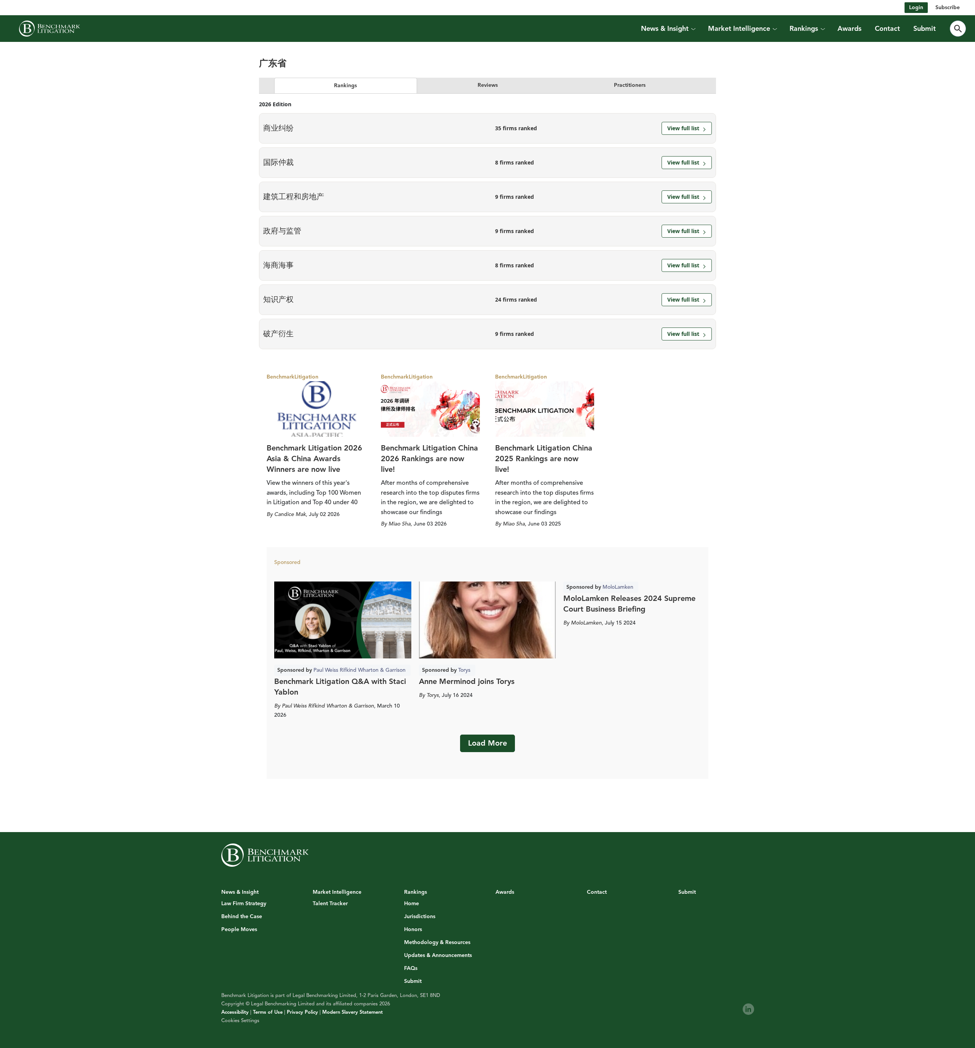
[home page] (49, 28)
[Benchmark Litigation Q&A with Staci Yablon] (342, 620)
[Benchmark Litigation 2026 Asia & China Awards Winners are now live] (316, 409)
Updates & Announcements (438, 955)
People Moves (239, 929)
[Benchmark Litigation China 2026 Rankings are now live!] (430, 409)
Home (411, 903)
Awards (850, 28)
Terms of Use (268, 1012)
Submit (924, 28)
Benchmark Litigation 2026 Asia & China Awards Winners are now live (314, 458)
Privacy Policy (302, 1012)
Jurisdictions (419, 916)
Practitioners (630, 85)
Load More (487, 743)
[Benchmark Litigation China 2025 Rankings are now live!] (544, 409)
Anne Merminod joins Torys (467, 681)
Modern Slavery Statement (352, 1012)
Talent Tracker (330, 903)
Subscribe (947, 7)
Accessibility (235, 1012)
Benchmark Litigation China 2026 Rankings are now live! (429, 458)
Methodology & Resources (437, 942)
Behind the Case (241, 916)
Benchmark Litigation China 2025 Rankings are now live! (543, 458)
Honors (413, 929)
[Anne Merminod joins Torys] (487, 620)
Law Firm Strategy (243, 903)
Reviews (488, 85)
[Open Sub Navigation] (693, 28)
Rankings (345, 85)
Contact (887, 28)
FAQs (410, 968)
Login (916, 7)
